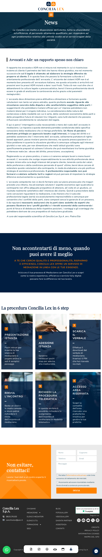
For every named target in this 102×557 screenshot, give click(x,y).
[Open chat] (96, 551)
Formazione (32, 524)
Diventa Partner (64, 520)
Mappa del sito (91, 537)
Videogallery (62, 516)
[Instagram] (79, 520)
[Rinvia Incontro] (55, 548)
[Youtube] (88, 520)
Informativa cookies (88, 534)
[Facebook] (83, 520)
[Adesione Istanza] (39, 547)
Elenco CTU (32, 520)
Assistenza (61, 524)
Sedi (29, 528)
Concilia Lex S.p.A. (11, 509)
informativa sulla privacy (76, 475)
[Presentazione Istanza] (31, 547)
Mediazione (32, 513)
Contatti (60, 528)
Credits (95, 527)
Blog (58, 509)
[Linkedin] (97, 520)
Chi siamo (31, 509)
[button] (51, 14)
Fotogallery (62, 513)
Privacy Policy (92, 530)
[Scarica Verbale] (47, 547)
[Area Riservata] (71, 547)
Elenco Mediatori (35, 516)
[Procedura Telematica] (63, 547)
